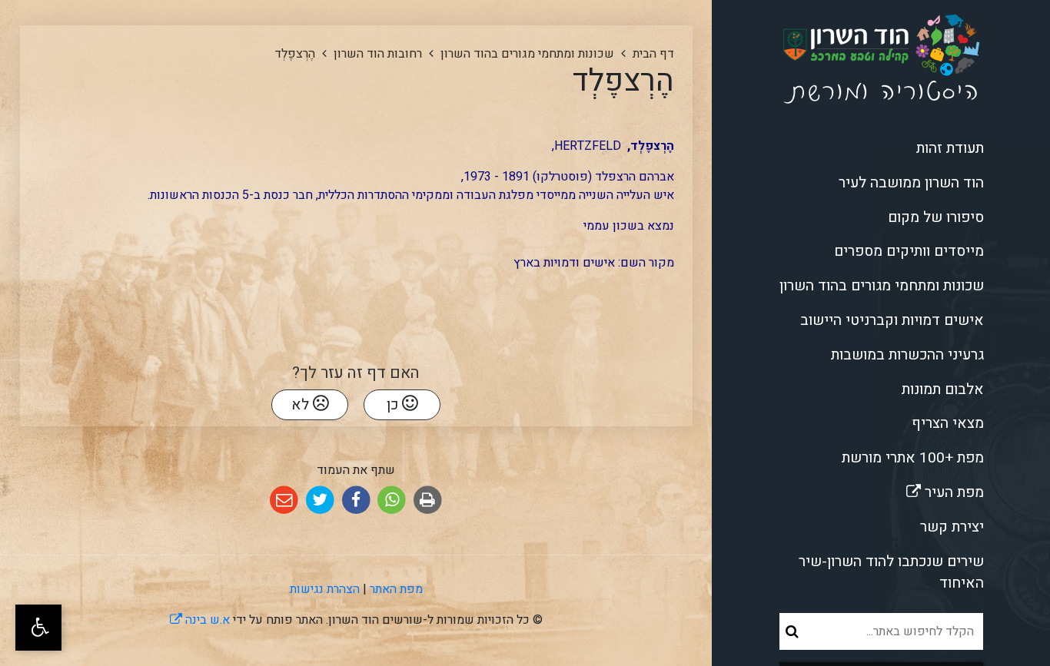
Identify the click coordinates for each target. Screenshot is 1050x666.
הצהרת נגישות (325, 589)
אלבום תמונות (943, 389)
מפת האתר (396, 589)
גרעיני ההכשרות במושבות (907, 355)
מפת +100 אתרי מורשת (913, 458)
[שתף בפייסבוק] (356, 500)
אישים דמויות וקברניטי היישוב (892, 320)
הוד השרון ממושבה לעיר (911, 183)
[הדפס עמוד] (427, 500)
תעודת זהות (950, 148)
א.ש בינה (200, 620)
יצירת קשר (952, 527)
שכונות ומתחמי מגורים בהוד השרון (881, 286)
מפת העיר (901, 489)
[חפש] (792, 631)
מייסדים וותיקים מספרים (909, 251)
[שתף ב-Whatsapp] (391, 500)
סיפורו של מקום (936, 217)
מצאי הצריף (948, 423)
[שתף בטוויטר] (320, 500)
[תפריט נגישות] (38, 628)
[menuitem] (881, 148)
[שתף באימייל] (284, 500)
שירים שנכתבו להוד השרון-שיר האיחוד (891, 573)
